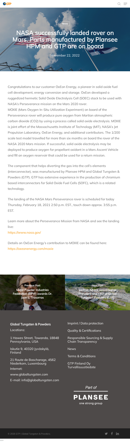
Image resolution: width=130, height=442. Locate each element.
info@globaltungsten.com (40, 380)
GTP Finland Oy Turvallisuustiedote (82, 365)
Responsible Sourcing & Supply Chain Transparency (90, 339)
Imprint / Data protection (85, 323)
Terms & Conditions (82, 356)
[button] (125, 3)
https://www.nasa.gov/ (24, 232)
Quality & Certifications (84, 330)
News (65, 23)
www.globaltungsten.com (29, 374)
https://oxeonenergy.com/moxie (30, 249)
